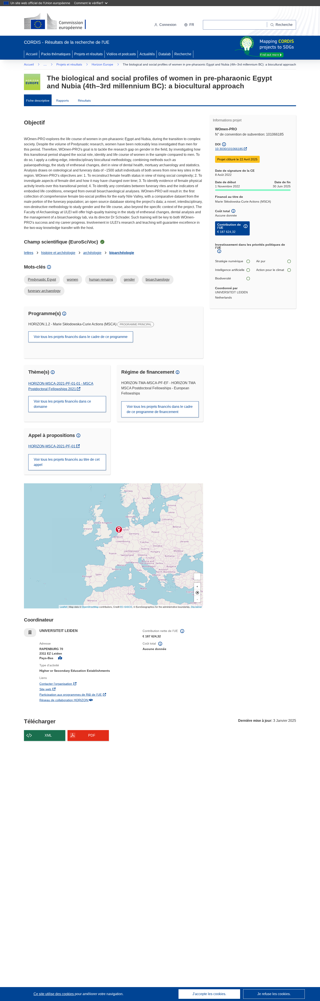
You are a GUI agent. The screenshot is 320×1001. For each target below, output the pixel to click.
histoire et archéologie (58, 253)
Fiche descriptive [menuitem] (37, 100)
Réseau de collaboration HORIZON (87, 700)
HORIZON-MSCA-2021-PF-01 (54, 446)
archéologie (92, 253)
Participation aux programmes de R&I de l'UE (87, 694)
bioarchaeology (158, 279)
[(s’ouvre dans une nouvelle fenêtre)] (59, 21)
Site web (70, 689)
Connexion (167, 25)
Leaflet (63, 606)
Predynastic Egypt (42, 279)
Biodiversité (223, 278)
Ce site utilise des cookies (54, 994)
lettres (28, 253)
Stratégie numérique (229, 261)
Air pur (260, 261)
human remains (101, 279)
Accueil (31, 54)
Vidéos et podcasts (121, 54)
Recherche (182, 54)
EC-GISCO (126, 606)
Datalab (164, 54)
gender (129, 279)
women (72, 279)
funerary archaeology (44, 291)
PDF (91, 735)
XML (48, 735)
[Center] (197, 592)
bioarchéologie (121, 253)
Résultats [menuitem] (84, 100)
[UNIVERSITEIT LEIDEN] (118, 529)
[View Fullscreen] (197, 576)
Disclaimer (196, 606)
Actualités (147, 54)
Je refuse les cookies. (274, 994)
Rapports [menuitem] (62, 100)
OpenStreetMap (90, 606)
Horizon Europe (102, 64)
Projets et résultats (88, 54)
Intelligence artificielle (229, 270)
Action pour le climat (270, 270)
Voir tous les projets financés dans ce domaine (62, 404)
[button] (189, 25)
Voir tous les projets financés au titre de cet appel (66, 462)
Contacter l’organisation (80, 683)
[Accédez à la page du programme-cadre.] (32, 82)
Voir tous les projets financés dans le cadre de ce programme (81, 337)
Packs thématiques (56, 54)
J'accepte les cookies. (209, 994)
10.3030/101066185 (229, 149)
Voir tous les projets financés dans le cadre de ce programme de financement (160, 409)
